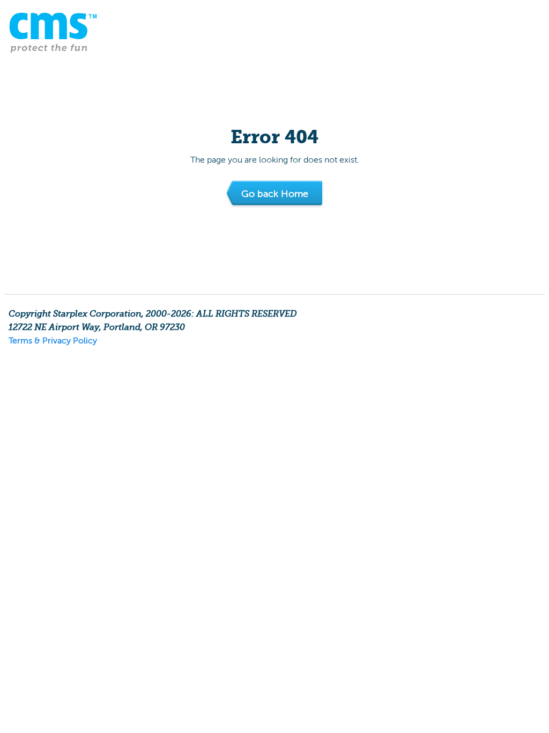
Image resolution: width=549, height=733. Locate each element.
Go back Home (274, 193)
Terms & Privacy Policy (53, 341)
